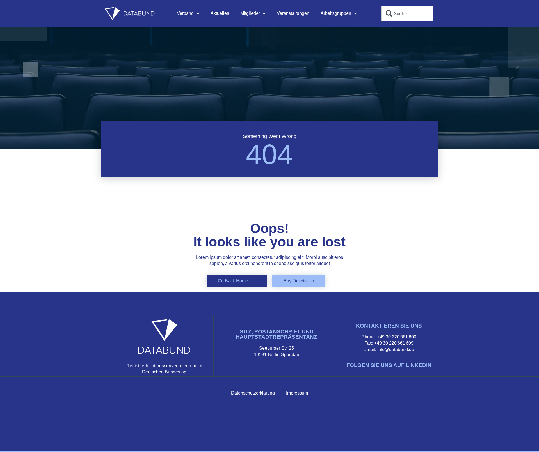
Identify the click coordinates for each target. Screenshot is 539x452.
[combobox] (407, 13)
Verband (185, 13)
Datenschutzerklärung (253, 393)
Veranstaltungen (293, 13)
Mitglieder (250, 13)
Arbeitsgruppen (336, 13)
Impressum (297, 393)
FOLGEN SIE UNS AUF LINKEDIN (388, 365)
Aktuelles (220, 13)
